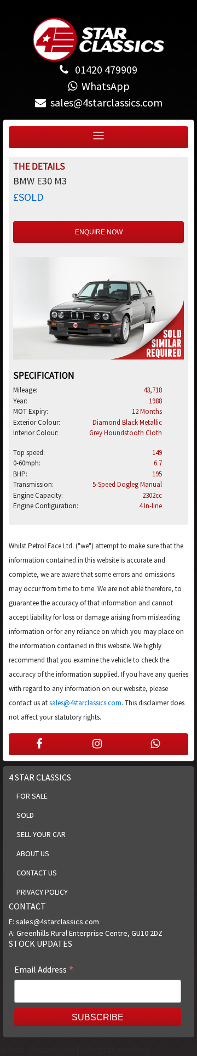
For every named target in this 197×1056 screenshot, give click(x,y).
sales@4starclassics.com (85, 702)
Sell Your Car (41, 834)
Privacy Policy (42, 892)
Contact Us (36, 873)
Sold (25, 815)
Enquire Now (99, 232)
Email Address (44, 970)
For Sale (32, 796)
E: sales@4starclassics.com (54, 921)
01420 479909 (105, 69)
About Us (32, 853)
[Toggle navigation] (98, 136)
